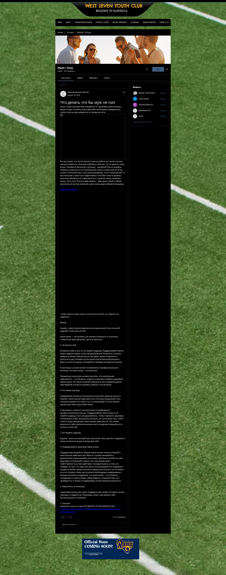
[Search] (147, 69)
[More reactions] (70, 517)
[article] (93, 309)
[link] (66, 78)
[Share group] (166, 69)
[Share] (124, 92)
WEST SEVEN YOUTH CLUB (113, 6)
